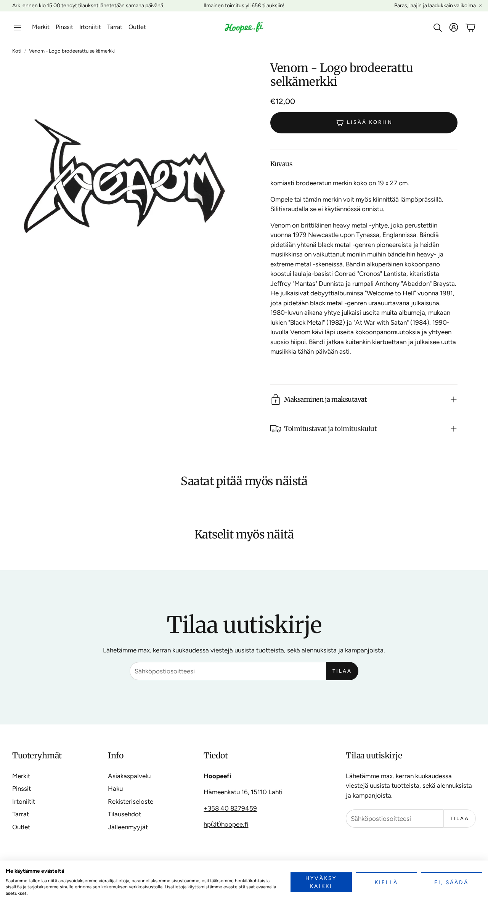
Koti (16, 51)
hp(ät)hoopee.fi (226, 824)
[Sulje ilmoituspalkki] (480, 5)
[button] (17, 27)
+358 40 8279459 (230, 808)
